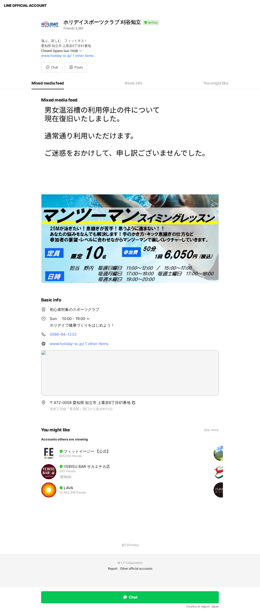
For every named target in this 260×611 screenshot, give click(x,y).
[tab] (47, 83)
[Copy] (134, 402)
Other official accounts (136, 568)
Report (112, 568)
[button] (75, 67)
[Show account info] (151, 23)
